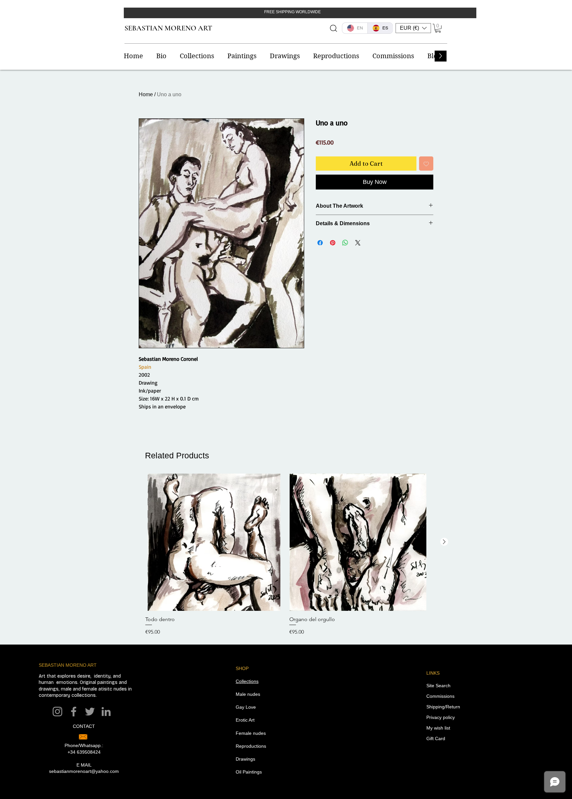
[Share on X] (358, 243)
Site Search (438, 685)
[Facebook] (73, 711)
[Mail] (83, 736)
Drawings (245, 759)
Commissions (440, 696)
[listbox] (413, 28)
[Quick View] (214, 542)
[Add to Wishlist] (426, 163)
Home (146, 94)
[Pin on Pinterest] (333, 243)
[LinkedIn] (106, 711)
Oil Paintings (249, 772)
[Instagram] (57, 711)
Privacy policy (440, 717)
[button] (413, 28)
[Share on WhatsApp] (345, 243)
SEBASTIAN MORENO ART (168, 28)
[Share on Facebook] (320, 243)
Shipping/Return (443, 706)
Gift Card (435, 738)
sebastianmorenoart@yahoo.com (84, 771)
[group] (286, 554)
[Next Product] (444, 542)
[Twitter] (89, 711)
